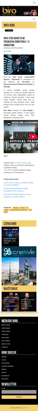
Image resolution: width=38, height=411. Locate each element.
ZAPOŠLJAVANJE (8, 366)
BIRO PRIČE (6, 325)
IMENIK (4, 357)
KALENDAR (5, 363)
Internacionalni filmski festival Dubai (18, 209)
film (27, 207)
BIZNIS (4, 369)
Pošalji (19, 397)
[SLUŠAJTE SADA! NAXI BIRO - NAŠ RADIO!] (10, 236)
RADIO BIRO (6, 331)
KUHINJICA (5, 376)
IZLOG (4, 360)
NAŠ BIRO (8, 170)
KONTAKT (5, 379)
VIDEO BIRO (6, 328)
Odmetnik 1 (16, 207)
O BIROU (5, 347)
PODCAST (5, 334)
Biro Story (6, 344)
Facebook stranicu (21, 163)
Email (3, 388)
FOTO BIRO (6, 341)
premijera (6, 209)
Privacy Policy (24, 408)
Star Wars (22, 207)
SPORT (4, 372)
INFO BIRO (5, 337)
